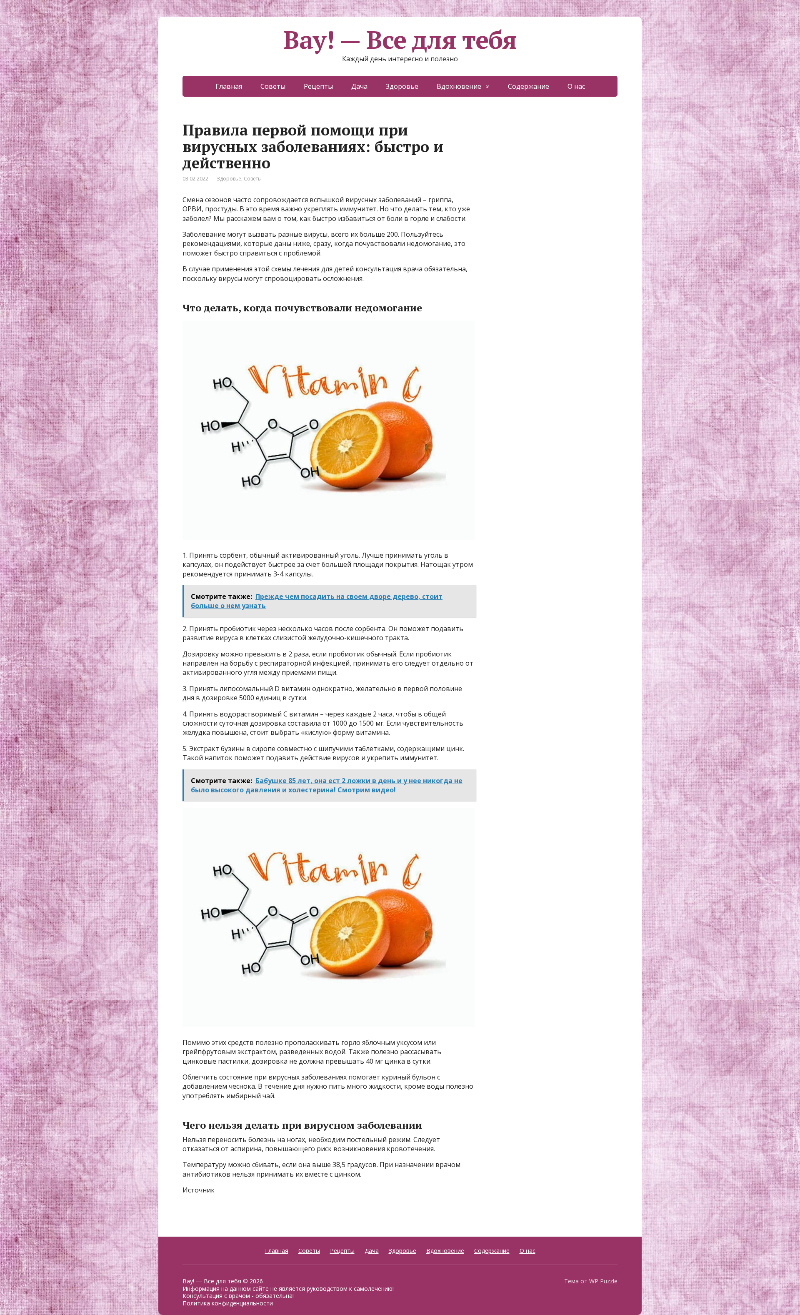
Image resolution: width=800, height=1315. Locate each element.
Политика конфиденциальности (227, 1303)
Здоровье (402, 86)
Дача (359, 86)
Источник (198, 1190)
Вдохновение (459, 86)
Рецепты (318, 86)
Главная (228, 86)
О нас (576, 86)
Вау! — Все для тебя (399, 39)
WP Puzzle (603, 1281)
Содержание (528, 86)
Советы (272, 86)
